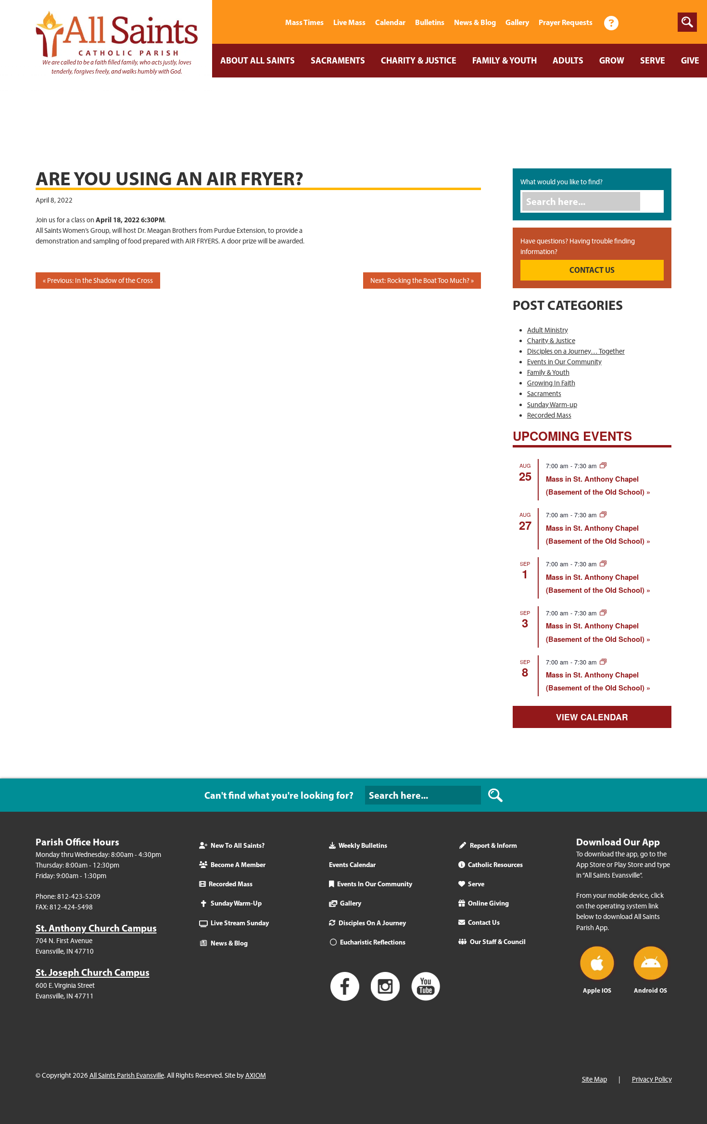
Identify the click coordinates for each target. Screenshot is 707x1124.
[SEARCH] (495, 795)
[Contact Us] (611, 22)
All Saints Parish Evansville (126, 1075)
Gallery (517, 22)
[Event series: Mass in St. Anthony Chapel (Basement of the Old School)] (603, 465)
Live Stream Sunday (240, 923)
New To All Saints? (238, 845)
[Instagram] (661, 22)
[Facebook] (637, 22)
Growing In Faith (551, 383)
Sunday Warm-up (552, 404)
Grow (611, 60)
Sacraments (338, 60)
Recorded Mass (549, 415)
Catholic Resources (495, 864)
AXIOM (255, 1075)
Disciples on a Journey (372, 923)
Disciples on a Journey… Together (576, 351)
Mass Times (304, 22)
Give (690, 60)
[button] (687, 22)
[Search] (654, 201)
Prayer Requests (566, 22)
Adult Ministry (547, 330)
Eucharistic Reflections (372, 942)
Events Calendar (352, 864)
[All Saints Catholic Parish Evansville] (268, 22)
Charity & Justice (418, 60)
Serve (652, 60)
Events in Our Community (564, 362)
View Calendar (592, 717)
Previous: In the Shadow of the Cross (100, 280)
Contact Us (484, 922)
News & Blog (475, 22)
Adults (568, 60)
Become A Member (238, 864)
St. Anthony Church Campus (96, 928)
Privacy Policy (652, 1079)
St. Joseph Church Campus (93, 972)
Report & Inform (493, 845)
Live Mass (349, 22)
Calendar (390, 22)
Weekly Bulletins (363, 845)
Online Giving (488, 903)
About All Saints (257, 60)
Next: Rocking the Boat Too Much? (419, 280)
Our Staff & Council (498, 941)
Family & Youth (504, 60)
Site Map (594, 1079)
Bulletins (429, 22)
